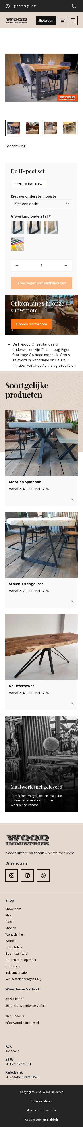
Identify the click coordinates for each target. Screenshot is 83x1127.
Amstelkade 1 (15, 999)
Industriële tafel (16, 972)
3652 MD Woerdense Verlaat (26, 1005)
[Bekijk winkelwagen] (62, 20)
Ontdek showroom (31, 324)
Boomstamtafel (16, 953)
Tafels (9, 921)
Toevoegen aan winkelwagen (41, 283)
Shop (9, 915)
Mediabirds (50, 1120)
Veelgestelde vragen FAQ (23, 979)
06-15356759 (14, 1016)
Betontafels (13, 947)
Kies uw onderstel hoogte (33, 196)
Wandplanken (15, 934)
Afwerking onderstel (31, 216)
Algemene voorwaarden (41, 1110)
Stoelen (10, 928)
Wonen (10, 941)
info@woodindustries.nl (22, 1023)
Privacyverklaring (41, 1101)
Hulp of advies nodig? (74, 6)
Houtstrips (12, 966)
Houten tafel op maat (20, 960)
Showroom (46, 20)
